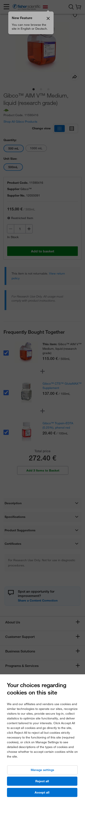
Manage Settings (42, 770)
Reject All (42, 781)
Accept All (42, 792)
